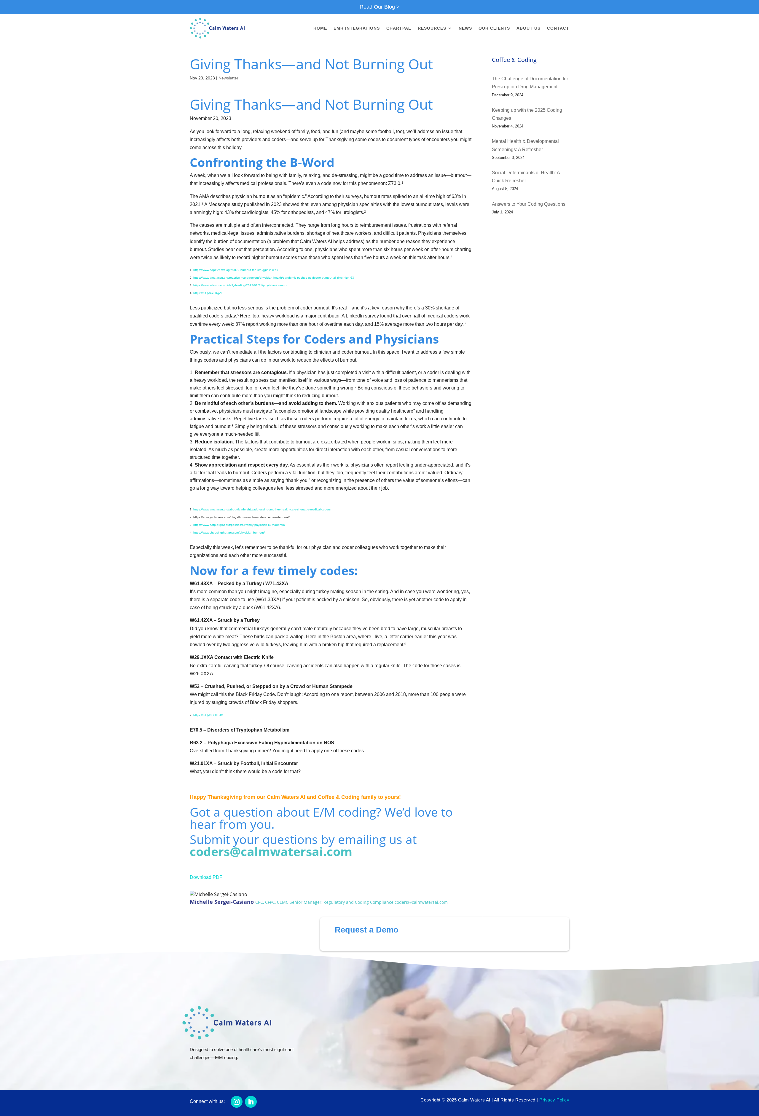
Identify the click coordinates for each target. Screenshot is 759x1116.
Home (320, 28)
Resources (432, 28)
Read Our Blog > (380, 7)
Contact (558, 28)
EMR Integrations (357, 28)
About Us (528, 28)
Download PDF (206, 877)
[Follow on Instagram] (237, 1102)
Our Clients (494, 28)
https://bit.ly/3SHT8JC (208, 715)
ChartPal (398, 28)
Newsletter (228, 78)
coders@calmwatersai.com (271, 851)
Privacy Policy (554, 1099)
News (465, 28)
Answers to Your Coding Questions (528, 204)
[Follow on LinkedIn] (251, 1102)
